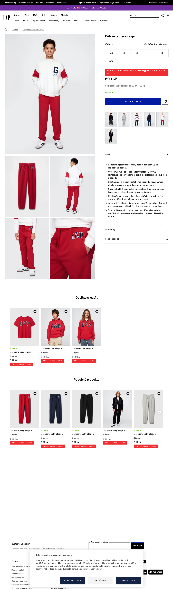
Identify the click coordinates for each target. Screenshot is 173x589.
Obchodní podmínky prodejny (23, 585)
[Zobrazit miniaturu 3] (27, 248)
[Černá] (111, 136)
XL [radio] (162, 53)
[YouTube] (143, 561)
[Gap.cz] (6, 17)
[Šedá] (111, 119)
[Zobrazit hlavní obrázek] (50, 94)
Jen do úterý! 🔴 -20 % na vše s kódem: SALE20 (86, 8)
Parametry (110, 229)
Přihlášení (153, 3)
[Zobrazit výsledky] (157, 16)
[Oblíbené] (162, 15)
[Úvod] (6, 29)
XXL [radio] (111, 61)
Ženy (27, 15)
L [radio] (149, 53)
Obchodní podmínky (20, 581)
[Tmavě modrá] (137, 119)
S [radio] (124, 53)
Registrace (114, 3)
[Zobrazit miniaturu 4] (72, 248)
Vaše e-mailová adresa (99, 542)
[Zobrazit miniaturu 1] (27, 186)
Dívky (44, 15)
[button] (165, 101)
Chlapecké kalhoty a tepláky (34, 29)
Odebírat (137, 545)
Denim (16, 21)
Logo (25, 21)
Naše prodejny (10, 3)
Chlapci (53, 15)
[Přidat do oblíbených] (35, 312)
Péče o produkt (112, 239)
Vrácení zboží (17, 574)
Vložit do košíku (133, 101)
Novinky (17, 15)
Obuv (76, 21)
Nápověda (50, 3)
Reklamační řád (18, 577)
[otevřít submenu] (22, 15)
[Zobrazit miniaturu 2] (72, 186)
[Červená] (162, 119)
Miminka (64, 15)
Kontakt (39, 3)
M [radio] (137, 53)
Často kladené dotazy (21, 566)
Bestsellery (54, 21)
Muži (35, 15)
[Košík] (167, 15)
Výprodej (104, 21)
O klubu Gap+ (125, 3)
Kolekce (66, 21)
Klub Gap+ (61, 3)
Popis (107, 154)
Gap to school (38, 21)
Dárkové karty (89, 21)
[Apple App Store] (155, 572)
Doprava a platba (26, 3)
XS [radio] (111, 53)
